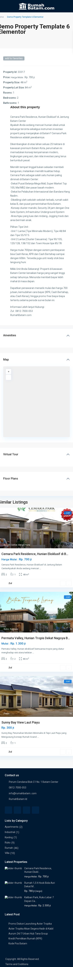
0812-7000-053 (17, 787)
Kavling (9, 837)
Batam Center (10, 545)
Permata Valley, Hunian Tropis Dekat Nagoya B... (35, 638)
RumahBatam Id (18, 799)
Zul (10, 583)
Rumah (9, 847)
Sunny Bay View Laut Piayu (20, 722)
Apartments (11, 826)
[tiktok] (26, 810)
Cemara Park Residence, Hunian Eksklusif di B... (34, 554)
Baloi (6, 629)
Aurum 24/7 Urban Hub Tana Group (28, 933)
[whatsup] (17, 810)
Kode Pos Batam (18, 943)
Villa (7, 853)
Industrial (10, 832)
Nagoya (14, 629)
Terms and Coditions (16, 964)
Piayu (6, 713)
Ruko (7, 842)
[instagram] (35, 810)
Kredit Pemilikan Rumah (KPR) (25, 938)
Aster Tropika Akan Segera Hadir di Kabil (31, 928)
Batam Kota (24, 545)
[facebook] (8, 810)
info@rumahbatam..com (22, 793)
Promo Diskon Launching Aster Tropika (30, 923)
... (40, 568)
